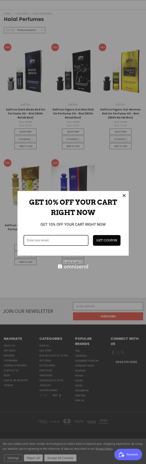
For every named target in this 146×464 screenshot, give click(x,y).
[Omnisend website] (73, 264)
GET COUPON (106, 240)
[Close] (124, 195)
